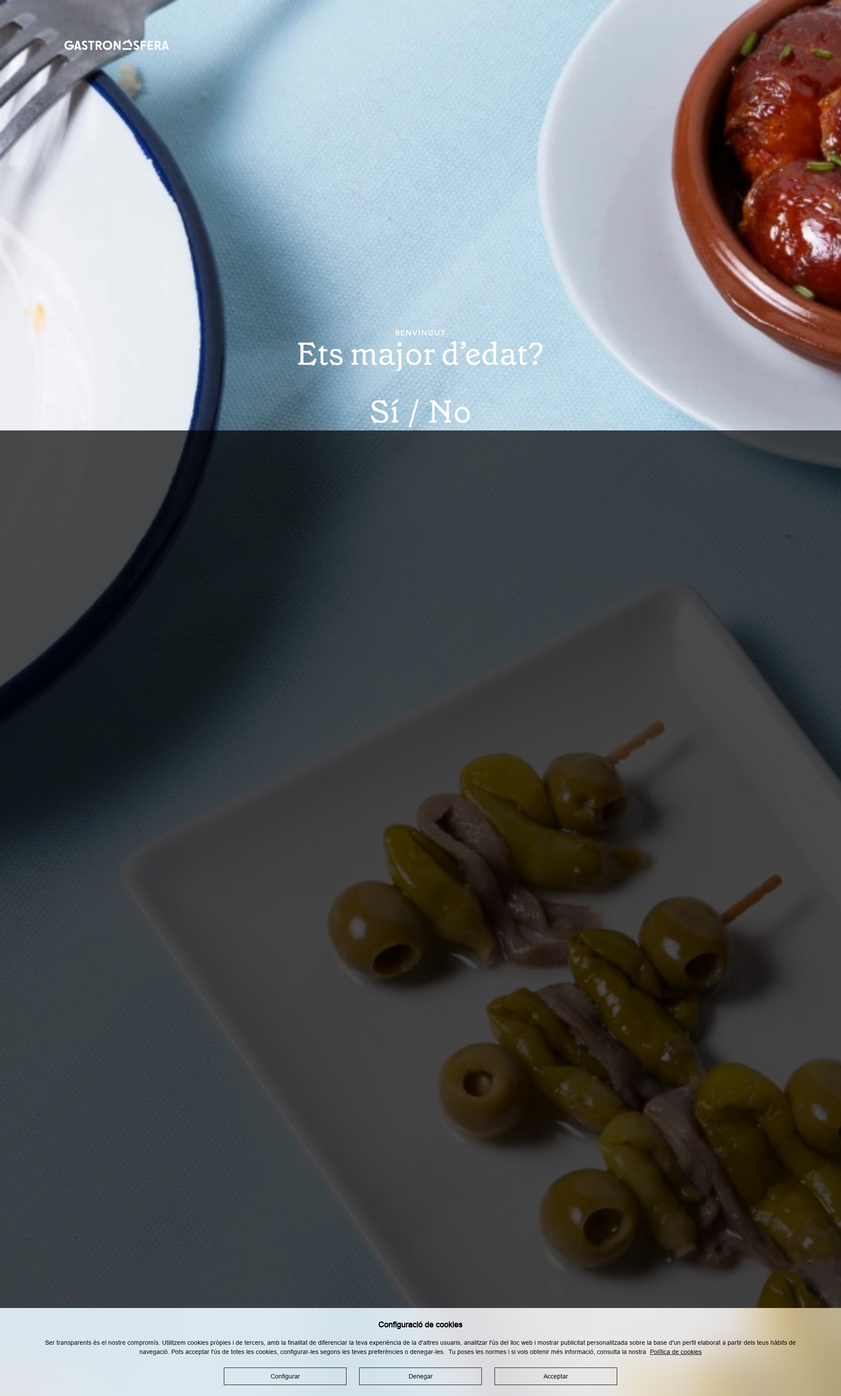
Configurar (285, 1376)
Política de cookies (676, 1351)
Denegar (421, 1376)
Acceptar (556, 1376)
